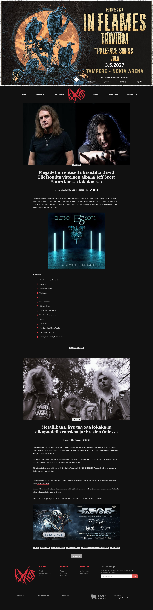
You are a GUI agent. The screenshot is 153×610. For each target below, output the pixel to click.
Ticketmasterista (43, 483)
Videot (42, 576)
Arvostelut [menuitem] (59, 95)
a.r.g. (36, 548)
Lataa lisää (76, 556)
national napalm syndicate (95, 548)
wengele (115, 548)
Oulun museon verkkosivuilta (43, 471)
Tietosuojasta (85, 573)
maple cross (58, 548)
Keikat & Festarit (45, 573)
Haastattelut (65, 576)
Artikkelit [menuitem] (39, 95)
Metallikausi (73, 548)
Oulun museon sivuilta (53, 492)
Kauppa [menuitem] (96, 95)
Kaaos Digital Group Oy (121, 598)
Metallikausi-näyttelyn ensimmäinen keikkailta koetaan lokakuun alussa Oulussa (68, 498)
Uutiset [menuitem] (23, 95)
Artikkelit (63, 573)
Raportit (63, 571)
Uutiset (76, 165)
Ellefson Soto (76, 348)
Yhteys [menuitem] (130, 95)
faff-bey (45, 548)
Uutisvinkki (84, 571)
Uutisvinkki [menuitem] (113, 95)
